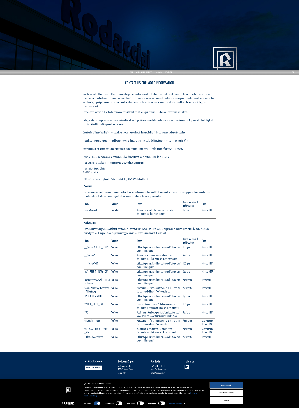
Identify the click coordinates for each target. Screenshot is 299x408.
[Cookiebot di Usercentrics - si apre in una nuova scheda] (68, 403)
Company (159, 72)
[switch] (119, 403)
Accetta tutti (226, 385)
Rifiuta (226, 400)
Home (132, 72)
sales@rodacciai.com (158, 369)
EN (293, 72)
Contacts (168, 72)
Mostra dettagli (175, 403)
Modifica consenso (90, 172)
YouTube (114, 247)
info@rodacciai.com (158, 373)
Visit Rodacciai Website (93, 368)
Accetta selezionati (226, 393)
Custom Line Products (144, 72)
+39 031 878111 (158, 366)
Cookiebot (143, 179)
